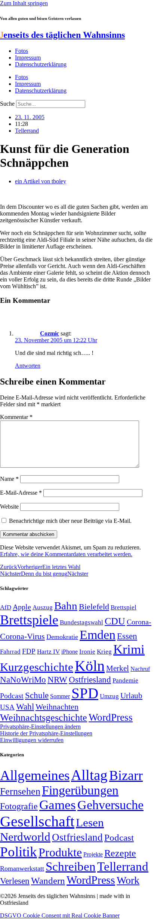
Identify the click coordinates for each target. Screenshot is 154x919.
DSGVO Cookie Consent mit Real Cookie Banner (60, 915)
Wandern (48, 881)
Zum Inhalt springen (24, 3)
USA (7, 707)
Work (128, 880)
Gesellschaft (37, 821)
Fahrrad (10, 651)
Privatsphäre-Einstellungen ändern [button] (40, 726)
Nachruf (140, 669)
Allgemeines (35, 775)
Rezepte (120, 853)
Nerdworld (25, 836)
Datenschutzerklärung (41, 64)
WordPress (111, 717)
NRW (57, 679)
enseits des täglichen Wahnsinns (62, 35)
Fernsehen (20, 791)
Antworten (27, 365)
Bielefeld (94, 606)
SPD (84, 693)
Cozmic (49, 333)
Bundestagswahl (81, 622)
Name (9, 479)
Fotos (21, 51)
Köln (90, 665)
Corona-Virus (22, 636)
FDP (29, 651)
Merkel (117, 668)
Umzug (109, 696)
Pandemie (125, 680)
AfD (5, 607)
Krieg (104, 651)
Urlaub (131, 695)
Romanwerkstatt (22, 868)
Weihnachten (57, 706)
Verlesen (15, 881)
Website (9, 506)
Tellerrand (27, 130)
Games (57, 805)
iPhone (69, 651)
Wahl (25, 706)
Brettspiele (29, 619)
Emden (98, 635)
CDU (115, 621)
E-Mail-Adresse (21, 492)
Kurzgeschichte (36, 667)
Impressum (28, 57)
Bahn (65, 606)
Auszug (43, 607)
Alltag (89, 775)
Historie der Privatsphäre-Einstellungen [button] (46, 733)
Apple (22, 607)
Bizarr (126, 775)
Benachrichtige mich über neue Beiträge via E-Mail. (70, 521)
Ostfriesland (90, 679)
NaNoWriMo (23, 679)
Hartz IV (48, 651)
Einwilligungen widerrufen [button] (32, 740)
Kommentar (16, 417)
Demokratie (62, 637)
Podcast (12, 695)
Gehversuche (110, 805)
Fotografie (19, 806)
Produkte (60, 852)
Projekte (93, 854)
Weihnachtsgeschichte (43, 717)
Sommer (60, 696)
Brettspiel (123, 607)
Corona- (139, 622)
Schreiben (71, 866)
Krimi (129, 649)
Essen (127, 636)
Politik (18, 851)
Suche (7, 103)
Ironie (87, 651)
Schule (37, 695)
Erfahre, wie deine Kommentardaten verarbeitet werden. (66, 554)
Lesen (90, 822)
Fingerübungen (80, 790)
